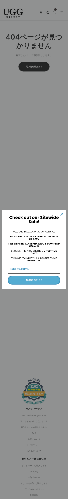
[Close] (62, 214)
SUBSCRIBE (34, 280)
